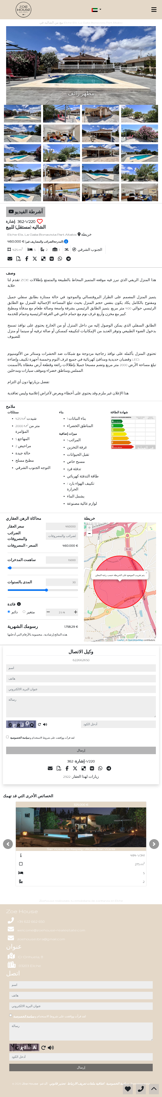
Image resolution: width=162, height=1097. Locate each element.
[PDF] (19, 259)
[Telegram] (68, 259)
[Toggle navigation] (154, 9)
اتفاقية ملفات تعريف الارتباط (85, 1083)
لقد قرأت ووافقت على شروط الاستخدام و (42, 737)
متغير (31, 612)
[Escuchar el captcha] (45, 724)
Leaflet (120, 639)
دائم (14, 612)
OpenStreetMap (135, 639)
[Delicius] (43, 259)
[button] (8, 844)
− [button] (89, 533)
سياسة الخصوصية (19, 737)
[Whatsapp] (60, 259)
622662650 (81, 660)
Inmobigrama (140, 1083)
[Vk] (52, 259)
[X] (35, 259)
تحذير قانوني (57, 1083)
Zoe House (30, 1083)
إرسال (81, 750)
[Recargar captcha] (39, 724)
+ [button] (89, 527)
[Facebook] (27, 259)
